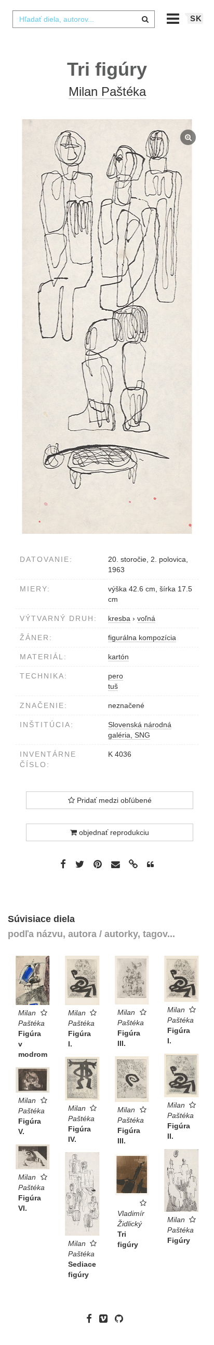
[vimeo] (106, 1318)
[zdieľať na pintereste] (97, 864)
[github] (121, 1318)
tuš (113, 686)
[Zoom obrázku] (107, 326)
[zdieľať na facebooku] (63, 864)
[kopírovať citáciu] (150, 864)
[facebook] (91, 1318)
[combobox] (83, 19)
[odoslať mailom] (115, 864)
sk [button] (196, 18)
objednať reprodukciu (113, 832)
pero (115, 676)
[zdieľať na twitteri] (80, 864)
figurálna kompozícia (142, 637)
